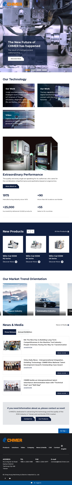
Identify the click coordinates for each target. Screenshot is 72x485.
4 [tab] (43, 71)
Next (32, 231)
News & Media (41, 447)
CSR (50, 447)
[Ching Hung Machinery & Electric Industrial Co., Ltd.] (12, 3)
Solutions (15, 447)
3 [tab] (37, 71)
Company (30, 447)
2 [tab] (32, 71)
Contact (57, 447)
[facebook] (5, 478)
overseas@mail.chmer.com (60, 462)
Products (6, 447)
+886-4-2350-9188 (26, 462)
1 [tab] (26, 71)
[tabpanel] (36, 36)
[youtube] (10, 478)
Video (23, 447)
